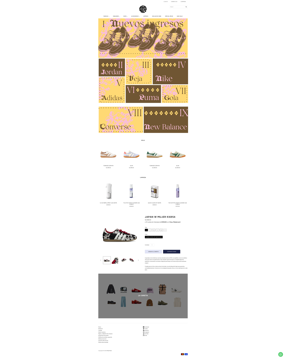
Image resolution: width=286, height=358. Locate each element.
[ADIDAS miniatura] (107, 260)
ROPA (125, 16)
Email (145, 335)
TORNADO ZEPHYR (108, 165)
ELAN (131, 165)
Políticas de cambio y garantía (105, 337)
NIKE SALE (179, 16)
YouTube (146, 333)
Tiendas (100, 330)
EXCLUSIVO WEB (156, 16)
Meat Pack (109, 350)
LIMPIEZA (145, 16)
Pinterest (146, 330)
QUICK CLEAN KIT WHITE (154, 203)
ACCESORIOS (135, 16)
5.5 (153, 230)
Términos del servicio (103, 340)
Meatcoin (100, 328)
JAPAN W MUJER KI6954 (160, 216)
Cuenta (166, 1)
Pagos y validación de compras (105, 333)
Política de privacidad (103, 342)
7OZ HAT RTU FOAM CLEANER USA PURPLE (177, 203)
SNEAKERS (116, 16)
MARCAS (106, 16)
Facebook (146, 327)
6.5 (161, 230)
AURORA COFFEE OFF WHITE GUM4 (154, 237)
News (99, 327)
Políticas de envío (102, 339)
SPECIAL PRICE (169, 16)
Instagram (146, 332)
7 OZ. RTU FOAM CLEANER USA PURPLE (131, 203)
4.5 (146, 230)
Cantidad (147, 245)
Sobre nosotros (102, 332)
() (174, 1)
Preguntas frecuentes (103, 335)
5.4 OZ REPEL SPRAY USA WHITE (108, 203)
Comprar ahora (171, 251)
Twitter (146, 328)
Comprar (183, 1)
